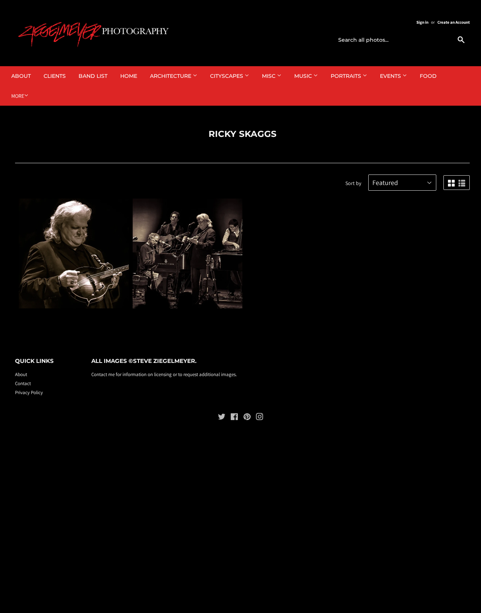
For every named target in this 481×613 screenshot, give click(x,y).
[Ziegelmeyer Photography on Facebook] (234, 418)
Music (303, 76)
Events (391, 76)
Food (428, 76)
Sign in (422, 22)
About (21, 76)
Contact (23, 383)
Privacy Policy (29, 392)
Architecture (171, 76)
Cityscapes (227, 76)
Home (128, 76)
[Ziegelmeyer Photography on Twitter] (221, 418)
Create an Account (453, 22)
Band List (93, 76)
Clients (55, 76)
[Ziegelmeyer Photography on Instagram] (259, 418)
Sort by (353, 183)
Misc (269, 76)
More (17, 96)
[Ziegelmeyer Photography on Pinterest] (247, 418)
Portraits (347, 76)
